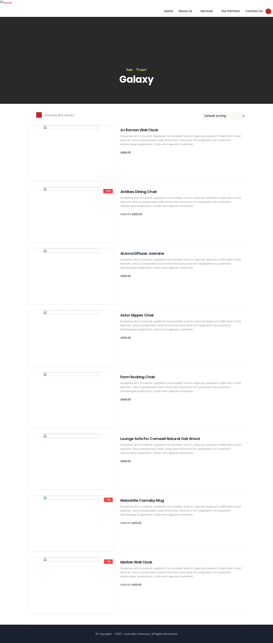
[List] (39, 115)
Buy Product (29, 225)
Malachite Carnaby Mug (142, 500)
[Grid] (30, 115)
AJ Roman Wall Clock (139, 130)
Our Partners (230, 11)
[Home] (6, 3)
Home (168, 11)
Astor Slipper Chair (137, 315)
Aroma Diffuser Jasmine (142, 253)
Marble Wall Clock (136, 562)
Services (206, 11)
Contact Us (254, 11)
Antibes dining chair (138, 191)
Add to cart (29, 163)
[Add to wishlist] (29, 170)
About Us (185, 11)
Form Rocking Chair (137, 377)
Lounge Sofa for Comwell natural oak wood (160, 438)
